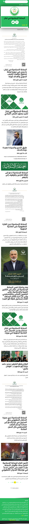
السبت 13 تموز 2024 (21, 432)
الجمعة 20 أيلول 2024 (21, 232)
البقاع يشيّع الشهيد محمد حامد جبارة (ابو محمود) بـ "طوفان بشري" (15, 366)
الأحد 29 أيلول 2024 (22, 153)
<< (20, 482)
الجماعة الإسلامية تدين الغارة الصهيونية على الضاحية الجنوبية (14, 226)
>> (8, 482)
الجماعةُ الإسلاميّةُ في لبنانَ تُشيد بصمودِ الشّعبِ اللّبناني (16, 112)
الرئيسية (26, 29)
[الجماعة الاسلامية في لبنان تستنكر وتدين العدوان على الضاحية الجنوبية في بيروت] (14, 319)
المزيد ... (22, 515)
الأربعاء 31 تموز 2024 (22, 302)
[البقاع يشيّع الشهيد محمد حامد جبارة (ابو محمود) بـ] (14, 356)
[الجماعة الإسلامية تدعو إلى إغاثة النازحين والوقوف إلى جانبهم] (14, 165)
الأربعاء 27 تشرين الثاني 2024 (20, 117)
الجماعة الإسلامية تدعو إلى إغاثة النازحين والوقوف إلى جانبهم (16, 174)
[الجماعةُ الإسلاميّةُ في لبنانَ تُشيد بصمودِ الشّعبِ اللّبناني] (14, 101)
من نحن (26, 500)
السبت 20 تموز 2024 (22, 372)
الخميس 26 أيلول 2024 (22, 180)
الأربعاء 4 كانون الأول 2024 (20, 80)
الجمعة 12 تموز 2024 (22, 473)
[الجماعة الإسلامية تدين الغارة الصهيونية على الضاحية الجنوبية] (14, 204)
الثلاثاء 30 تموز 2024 (21, 336)
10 (13, 482)
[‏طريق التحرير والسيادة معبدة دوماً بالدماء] (14, 137)
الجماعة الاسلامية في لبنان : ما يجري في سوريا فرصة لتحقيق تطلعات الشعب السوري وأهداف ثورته (15, 73)
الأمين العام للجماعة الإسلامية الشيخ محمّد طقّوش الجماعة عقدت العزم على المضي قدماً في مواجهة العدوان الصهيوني (15, 466)
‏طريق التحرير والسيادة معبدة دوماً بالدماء (15, 148)
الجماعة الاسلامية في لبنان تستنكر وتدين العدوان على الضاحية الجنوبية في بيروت (15, 330)
